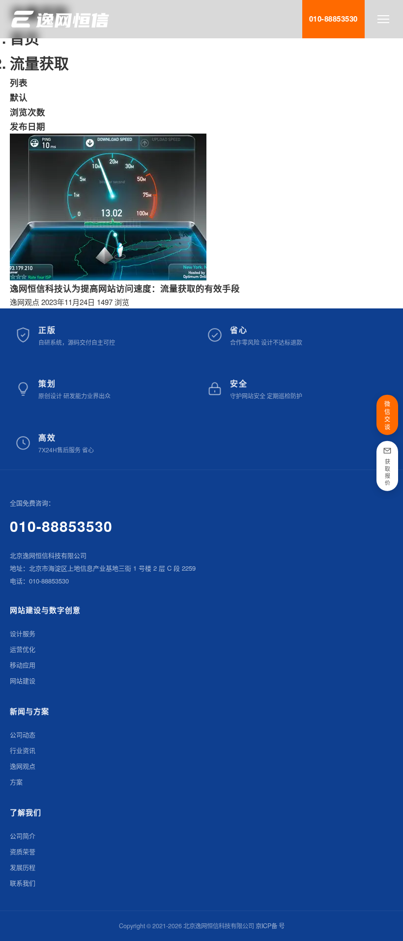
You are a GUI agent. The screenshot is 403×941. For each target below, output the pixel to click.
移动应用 (22, 664)
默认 (19, 97)
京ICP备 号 (270, 925)
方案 (16, 781)
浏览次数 (27, 112)
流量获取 (39, 62)
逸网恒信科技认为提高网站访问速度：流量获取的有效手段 (125, 288)
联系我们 (22, 882)
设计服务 (22, 633)
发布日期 (27, 126)
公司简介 (22, 835)
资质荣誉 (22, 851)
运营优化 (22, 649)
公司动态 (22, 734)
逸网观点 (24, 302)
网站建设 (22, 680)
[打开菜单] (383, 19)
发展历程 (22, 867)
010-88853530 (61, 525)
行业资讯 (22, 750)
